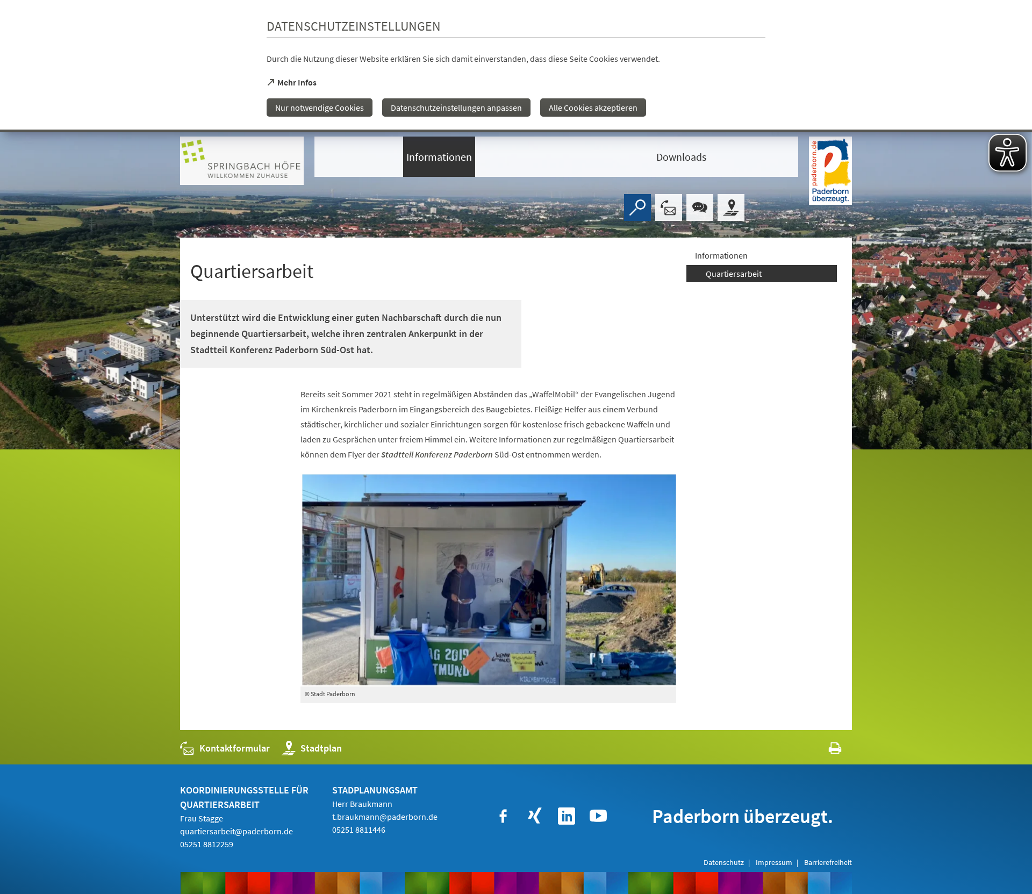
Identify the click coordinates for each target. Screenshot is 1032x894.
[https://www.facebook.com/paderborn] (503, 816)
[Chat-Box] (699, 207)
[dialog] (516, 66)
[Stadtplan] (731, 207)
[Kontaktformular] (668, 207)
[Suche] (637, 207)
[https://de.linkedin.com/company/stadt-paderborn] (566, 816)
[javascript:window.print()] (825, 750)
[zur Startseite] (242, 161)
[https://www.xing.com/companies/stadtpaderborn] (534, 816)
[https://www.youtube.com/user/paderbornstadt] (598, 816)
